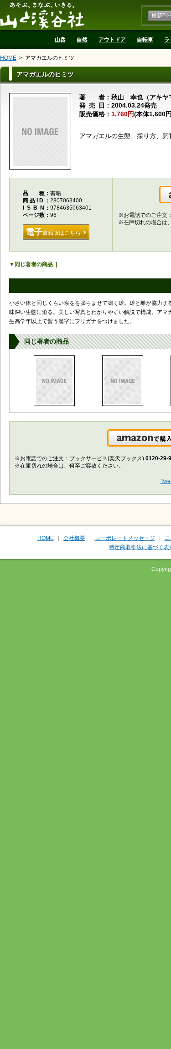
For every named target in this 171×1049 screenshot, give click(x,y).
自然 (82, 39)
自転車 (145, 39)
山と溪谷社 (42, 15)
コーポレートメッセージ (125, 538)
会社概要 (74, 538)
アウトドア (112, 39)
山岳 (60, 39)
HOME (8, 58)
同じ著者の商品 (34, 264)
